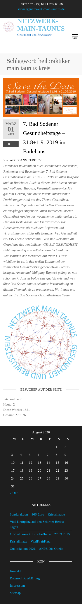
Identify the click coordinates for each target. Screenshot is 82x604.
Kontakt (15, 571)
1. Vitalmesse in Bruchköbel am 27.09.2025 (40, 534)
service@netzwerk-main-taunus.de (41, 9)
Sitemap (15, 593)
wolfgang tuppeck (26, 160)
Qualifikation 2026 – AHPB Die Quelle (36, 548)
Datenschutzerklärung (25, 578)
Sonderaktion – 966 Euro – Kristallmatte (37, 514)
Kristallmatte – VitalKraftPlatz (30, 541)
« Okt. (14, 493)
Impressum (17, 585)
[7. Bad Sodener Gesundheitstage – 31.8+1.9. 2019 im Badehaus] (41, 97)
